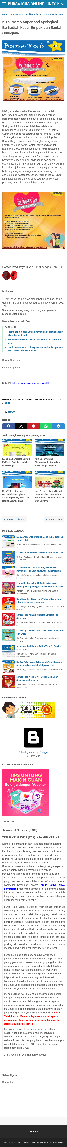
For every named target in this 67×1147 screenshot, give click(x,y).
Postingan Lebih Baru (14, 519)
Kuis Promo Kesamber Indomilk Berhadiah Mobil (40, 552)
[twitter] (21, 426)
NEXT (11, 412)
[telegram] (58, 426)
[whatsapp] (46, 426)
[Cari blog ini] (63, 4)
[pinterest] (33, 426)
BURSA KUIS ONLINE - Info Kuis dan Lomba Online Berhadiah (37, 1142)
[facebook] (8, 426)
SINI (7, 403)
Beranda (33, 1131)
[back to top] (61, 1140)
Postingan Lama (54, 519)
